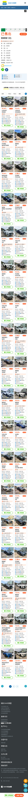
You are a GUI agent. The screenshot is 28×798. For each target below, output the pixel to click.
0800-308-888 (6, 780)
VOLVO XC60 (4, 435)
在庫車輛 (6, 87)
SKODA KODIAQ (5, 498)
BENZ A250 (17, 403)
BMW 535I (3, 530)
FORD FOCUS (17, 176)
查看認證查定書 (7, 65)
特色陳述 (16, 87)
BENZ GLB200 (4, 403)
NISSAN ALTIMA (4, 176)
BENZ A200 (4, 371)
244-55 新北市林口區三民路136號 (10, 777)
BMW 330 (3, 562)
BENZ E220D (17, 530)
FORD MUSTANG (5, 144)
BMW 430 (17, 338)
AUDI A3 (3, 241)
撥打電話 (20, 795)
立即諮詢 (8, 125)
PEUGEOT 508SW (18, 663)
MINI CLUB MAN (19, 466)
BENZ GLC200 (4, 595)
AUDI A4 (17, 306)
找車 (5, 7)
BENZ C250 (17, 595)
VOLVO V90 (17, 241)
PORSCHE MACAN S (18, 208)
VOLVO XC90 (4, 306)
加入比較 (11, 108)
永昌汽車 (8, 115)
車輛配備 (11, 87)
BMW (9, 7)
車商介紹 (22, 87)
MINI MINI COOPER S (7, 209)
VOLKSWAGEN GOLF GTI (20, 628)
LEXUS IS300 (4, 111)
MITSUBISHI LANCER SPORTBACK (6, 629)
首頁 (2, 7)
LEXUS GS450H (18, 111)
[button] (6, 105)
